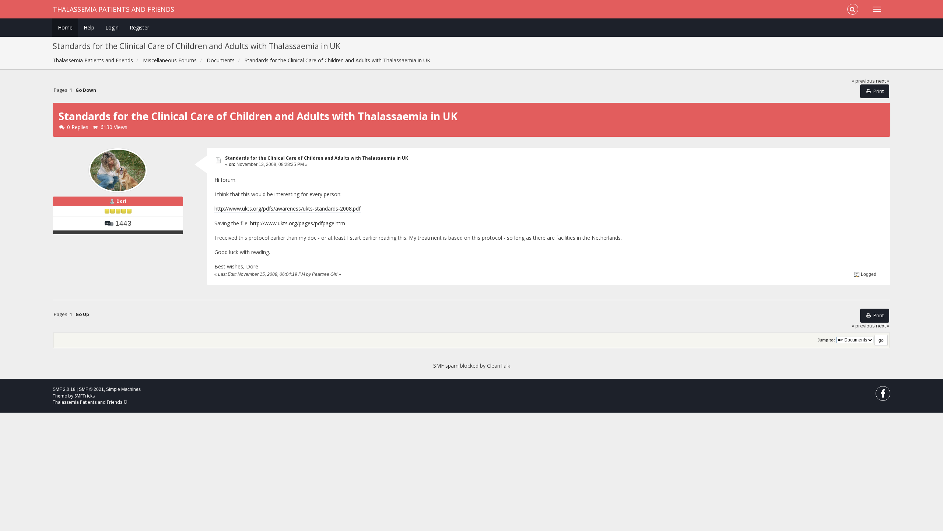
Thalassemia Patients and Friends (113, 9)
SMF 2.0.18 (64, 389)
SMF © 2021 (91, 389)
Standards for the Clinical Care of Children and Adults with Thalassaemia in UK (316, 158)
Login (112, 27)
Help (89, 27)
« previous (863, 81)
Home (65, 27)
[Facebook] (883, 395)
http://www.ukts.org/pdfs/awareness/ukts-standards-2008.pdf (287, 208)
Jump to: (826, 340)
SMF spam (446, 365)
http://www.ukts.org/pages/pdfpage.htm (297, 223)
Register (139, 27)
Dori (121, 201)
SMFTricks (84, 396)
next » (882, 81)
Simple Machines (123, 389)
